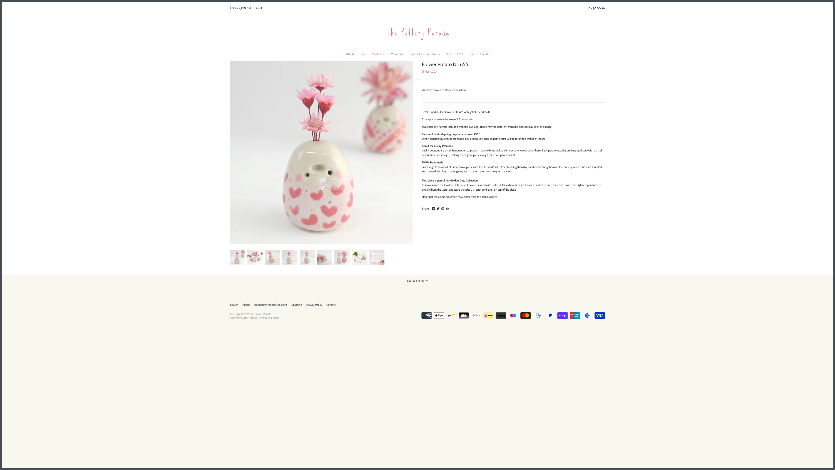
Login (234, 8)
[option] (237, 257)
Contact (331, 304)
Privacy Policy (314, 304)
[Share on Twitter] (438, 208)
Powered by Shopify (268, 317)
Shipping (296, 304)
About (246, 304)
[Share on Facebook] (433, 208)
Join (243, 8)
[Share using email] (447, 208)
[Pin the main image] (442, 208)
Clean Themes (249, 317)
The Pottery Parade (260, 314)
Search (234, 304)
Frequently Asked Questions (270, 304)
